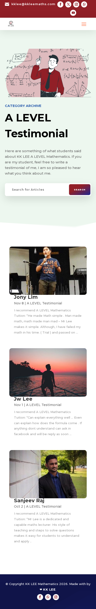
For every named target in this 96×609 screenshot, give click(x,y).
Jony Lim (26, 297)
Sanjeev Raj (29, 500)
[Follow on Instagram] (76, 4)
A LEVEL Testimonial (44, 303)
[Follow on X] (68, 4)
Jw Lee (23, 399)
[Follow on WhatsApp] (84, 4)
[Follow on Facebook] (60, 4)
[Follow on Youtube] (73, 13)
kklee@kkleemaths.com (33, 4)
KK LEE (49, 589)
